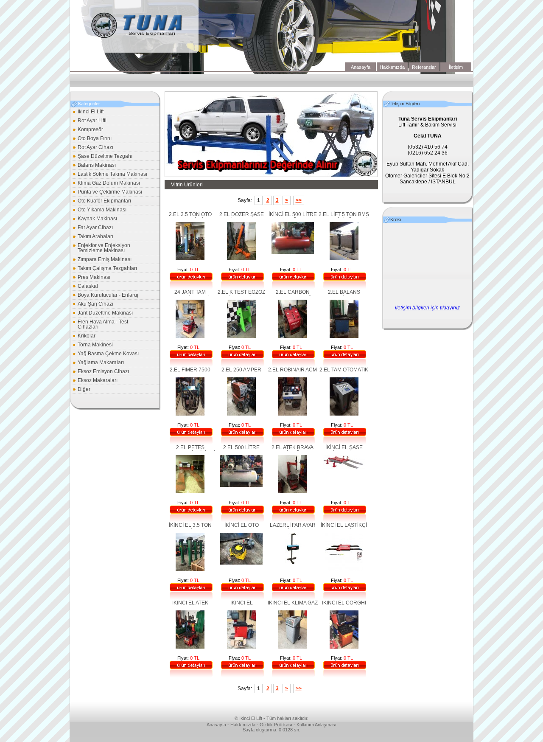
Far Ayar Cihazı (92, 228)
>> (299, 200)
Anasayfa (360, 67)
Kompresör (87, 130)
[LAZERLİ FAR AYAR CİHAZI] (293, 563)
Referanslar (424, 67)
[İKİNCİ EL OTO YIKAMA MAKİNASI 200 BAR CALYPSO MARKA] (241, 563)
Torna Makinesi (92, 345)
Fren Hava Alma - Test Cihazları (99, 324)
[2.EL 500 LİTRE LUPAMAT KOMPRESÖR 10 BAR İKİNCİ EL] (241, 485)
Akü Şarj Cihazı (92, 304)
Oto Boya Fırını (91, 139)
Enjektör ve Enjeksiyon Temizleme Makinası (100, 247)
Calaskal (84, 286)
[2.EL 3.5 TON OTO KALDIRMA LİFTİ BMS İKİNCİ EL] (190, 258)
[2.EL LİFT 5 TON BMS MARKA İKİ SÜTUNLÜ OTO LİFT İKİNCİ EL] (344, 258)
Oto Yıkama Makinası (98, 210)
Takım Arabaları (92, 237)
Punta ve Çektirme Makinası (106, 192)
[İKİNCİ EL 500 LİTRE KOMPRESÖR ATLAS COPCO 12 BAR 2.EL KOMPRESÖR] (293, 252)
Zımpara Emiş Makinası (101, 260)
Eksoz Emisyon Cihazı (100, 372)
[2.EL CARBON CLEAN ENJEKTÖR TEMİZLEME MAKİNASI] (292, 336)
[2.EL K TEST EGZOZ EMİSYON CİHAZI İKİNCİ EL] (241, 336)
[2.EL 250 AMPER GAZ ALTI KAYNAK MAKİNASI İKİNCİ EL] (241, 414)
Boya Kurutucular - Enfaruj (104, 295)
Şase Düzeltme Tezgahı (101, 156)
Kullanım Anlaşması (316, 724)
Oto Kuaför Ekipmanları (101, 201)
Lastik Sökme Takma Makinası (109, 174)
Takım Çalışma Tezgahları (104, 269)
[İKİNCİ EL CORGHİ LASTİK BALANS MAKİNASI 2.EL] (344, 647)
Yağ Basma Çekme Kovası (105, 354)
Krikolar (83, 336)
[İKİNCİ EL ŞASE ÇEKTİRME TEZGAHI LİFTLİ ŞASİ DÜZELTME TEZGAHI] (344, 468)
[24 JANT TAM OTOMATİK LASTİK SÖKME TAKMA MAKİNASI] (190, 336)
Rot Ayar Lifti (88, 121)
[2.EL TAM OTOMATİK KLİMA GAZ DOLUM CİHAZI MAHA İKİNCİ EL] (344, 414)
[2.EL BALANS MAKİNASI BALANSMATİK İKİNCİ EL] (344, 336)
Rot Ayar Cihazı (92, 148)
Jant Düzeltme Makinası (102, 313)
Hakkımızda (392, 67)
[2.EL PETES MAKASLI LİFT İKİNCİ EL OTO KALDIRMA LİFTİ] (190, 492)
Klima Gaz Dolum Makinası (105, 183)
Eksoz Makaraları (94, 381)
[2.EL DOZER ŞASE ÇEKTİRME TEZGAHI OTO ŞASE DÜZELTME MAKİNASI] (241, 258)
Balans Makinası (93, 165)
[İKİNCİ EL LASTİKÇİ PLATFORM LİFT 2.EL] (344, 569)
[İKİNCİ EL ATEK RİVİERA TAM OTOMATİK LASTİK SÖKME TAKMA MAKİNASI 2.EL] (190, 647)
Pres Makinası (90, 277)
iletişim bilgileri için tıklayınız (427, 308)
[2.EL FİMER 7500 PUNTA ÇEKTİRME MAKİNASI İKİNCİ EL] (190, 414)
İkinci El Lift (87, 112)
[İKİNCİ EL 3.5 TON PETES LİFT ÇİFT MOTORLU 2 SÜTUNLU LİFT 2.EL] (190, 569)
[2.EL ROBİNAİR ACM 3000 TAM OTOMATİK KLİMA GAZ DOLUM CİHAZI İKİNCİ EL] (292, 414)
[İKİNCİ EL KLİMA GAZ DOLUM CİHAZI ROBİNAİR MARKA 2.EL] (292, 647)
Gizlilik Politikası (276, 724)
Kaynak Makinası (94, 219)
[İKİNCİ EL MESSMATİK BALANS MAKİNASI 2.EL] (241, 647)
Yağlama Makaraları (97, 363)
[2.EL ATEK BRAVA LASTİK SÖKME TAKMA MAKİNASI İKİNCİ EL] (292, 492)
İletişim (456, 67)
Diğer (80, 389)
